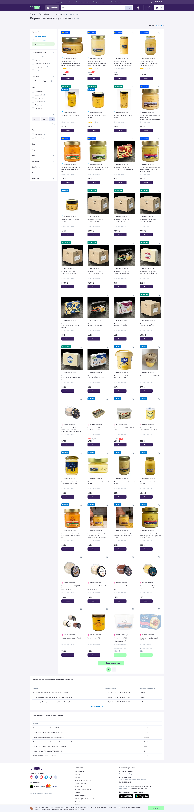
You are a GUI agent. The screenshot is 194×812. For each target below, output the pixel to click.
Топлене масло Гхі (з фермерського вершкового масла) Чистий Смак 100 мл (70, 63)
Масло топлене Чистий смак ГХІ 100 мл (98, 483)
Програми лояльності (100, 2)
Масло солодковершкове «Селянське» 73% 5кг (148, 325)
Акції (58, 2)
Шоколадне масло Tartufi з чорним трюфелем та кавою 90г (123, 588)
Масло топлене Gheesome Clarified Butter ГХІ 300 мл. (148, 429)
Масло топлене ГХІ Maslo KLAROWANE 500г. (122, 377)
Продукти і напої (44, 14)
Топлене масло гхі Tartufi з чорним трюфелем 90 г (149, 587)
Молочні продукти (59, 14)
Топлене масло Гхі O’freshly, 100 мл (70, 220)
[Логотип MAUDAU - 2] (37, 7)
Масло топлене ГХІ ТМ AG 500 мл (150, 377)
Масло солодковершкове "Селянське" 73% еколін (96, 377)
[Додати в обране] (81, 32)
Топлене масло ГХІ (94, 638)
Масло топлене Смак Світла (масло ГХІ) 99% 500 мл (70, 483)
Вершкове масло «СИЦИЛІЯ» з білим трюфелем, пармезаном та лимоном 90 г (71, 588)
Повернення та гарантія (84, 2)
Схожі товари (120, 655)
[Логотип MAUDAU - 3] (52, 768)
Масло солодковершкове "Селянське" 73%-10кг (69, 273)
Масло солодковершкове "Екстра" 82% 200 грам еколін (123, 168)
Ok (52, 119)
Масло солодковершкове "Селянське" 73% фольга (122, 273)
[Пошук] (128, 8)
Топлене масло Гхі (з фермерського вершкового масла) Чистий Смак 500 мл (123, 63)
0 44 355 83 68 (125, 777)
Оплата (71, 2)
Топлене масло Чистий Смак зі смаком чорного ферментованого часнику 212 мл (150, 117)
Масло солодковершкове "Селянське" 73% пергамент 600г (70, 377)
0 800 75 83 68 (157, 2)
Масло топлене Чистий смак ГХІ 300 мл (124, 483)
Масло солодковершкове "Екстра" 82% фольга (96, 325)
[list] (31, 777)
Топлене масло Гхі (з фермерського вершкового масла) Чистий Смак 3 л (123, 640)
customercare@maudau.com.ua (141, 786)
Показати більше (97, 707)
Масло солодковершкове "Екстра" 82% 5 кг (96, 220)
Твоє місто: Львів (116, 2)
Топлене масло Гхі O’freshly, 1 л (71, 115)
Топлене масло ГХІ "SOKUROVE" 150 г (94, 429)
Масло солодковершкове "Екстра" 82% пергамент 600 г (150, 273)
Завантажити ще (113, 663)
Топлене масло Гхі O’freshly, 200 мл (97, 116)
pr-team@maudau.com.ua (139, 788)
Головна (32, 14)
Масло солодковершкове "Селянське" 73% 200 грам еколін (70, 325)
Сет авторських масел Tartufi (71, 638)
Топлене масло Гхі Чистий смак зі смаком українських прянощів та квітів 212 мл (150, 536)
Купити (68, 78)
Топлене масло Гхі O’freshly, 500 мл (123, 116)
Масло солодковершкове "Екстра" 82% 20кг (148, 220)
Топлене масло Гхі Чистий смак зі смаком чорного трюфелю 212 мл (124, 536)
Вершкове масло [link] (74, 14)
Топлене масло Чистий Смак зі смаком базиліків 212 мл (98, 168)
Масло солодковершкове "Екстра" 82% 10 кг (122, 220)
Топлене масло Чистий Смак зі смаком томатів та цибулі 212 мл (71, 169)
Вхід (138, 9)
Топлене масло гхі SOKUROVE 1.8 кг (124, 429)
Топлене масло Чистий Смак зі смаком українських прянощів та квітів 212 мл (150, 169)
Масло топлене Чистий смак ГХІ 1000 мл (150, 483)
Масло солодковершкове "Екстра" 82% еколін (122, 325)
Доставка (64, 2)
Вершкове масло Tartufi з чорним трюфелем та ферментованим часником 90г (71, 430)
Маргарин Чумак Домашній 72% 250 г (149, 639)
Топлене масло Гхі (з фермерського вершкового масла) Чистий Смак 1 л (149, 63)
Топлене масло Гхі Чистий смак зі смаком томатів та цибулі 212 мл (72, 536)
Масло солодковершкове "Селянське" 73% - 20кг (96, 273)
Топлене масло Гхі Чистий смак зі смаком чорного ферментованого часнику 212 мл (98, 536)
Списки (149, 9)
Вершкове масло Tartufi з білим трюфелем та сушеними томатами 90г (98, 588)
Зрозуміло (156, 808)
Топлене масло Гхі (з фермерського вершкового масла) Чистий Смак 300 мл (97, 63)
